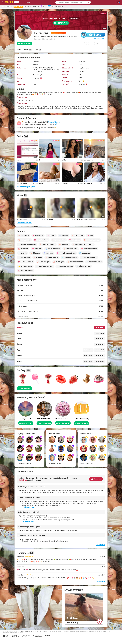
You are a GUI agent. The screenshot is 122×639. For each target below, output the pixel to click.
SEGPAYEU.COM (47, 631)
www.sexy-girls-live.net (26, 631)
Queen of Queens (54, 122)
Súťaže (45, 6)
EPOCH (40, 631)
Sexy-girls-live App (58, 6)
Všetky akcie (37, 6)
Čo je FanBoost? (99, 38)
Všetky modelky (7, 6)
